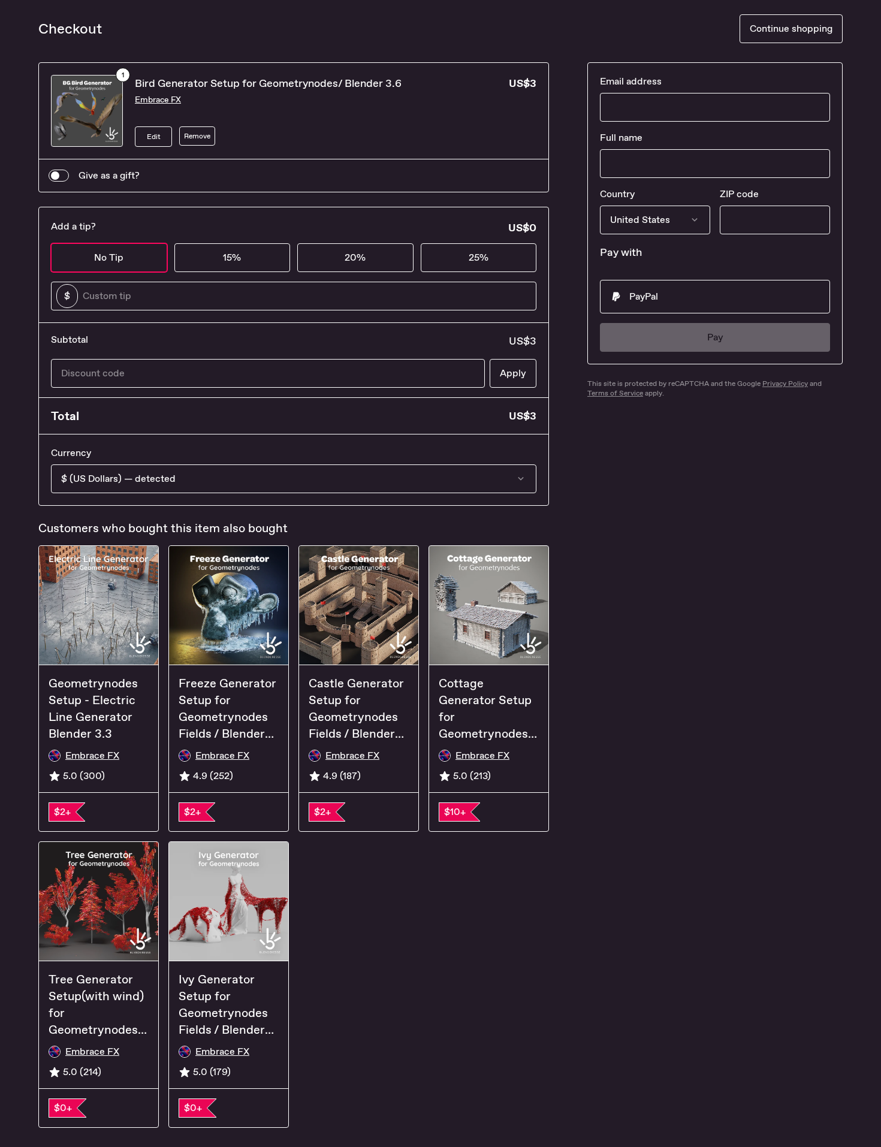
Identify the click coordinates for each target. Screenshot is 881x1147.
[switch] (59, 176)
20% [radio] (355, 257)
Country (617, 194)
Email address (631, 81)
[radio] (715, 296)
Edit (154, 136)
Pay (715, 337)
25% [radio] (478, 257)
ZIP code (739, 194)
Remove (197, 136)
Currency (71, 452)
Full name (621, 137)
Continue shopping (791, 28)
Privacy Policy (785, 383)
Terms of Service (615, 393)
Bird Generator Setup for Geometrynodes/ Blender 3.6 (268, 83)
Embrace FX (158, 100)
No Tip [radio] (108, 257)
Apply (513, 373)
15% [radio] (232, 257)
